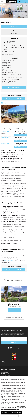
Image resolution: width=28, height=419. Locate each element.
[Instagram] (11, 348)
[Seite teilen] (19, 348)
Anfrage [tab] (14, 33)
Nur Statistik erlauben (16, 412)
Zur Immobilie (7, 310)
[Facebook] (8, 348)
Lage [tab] (14, 30)
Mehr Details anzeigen (21, 135)
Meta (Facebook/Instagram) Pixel (11, 409)
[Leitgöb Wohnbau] (17, 1)
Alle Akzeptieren (5, 412)
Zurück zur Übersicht (14, 317)
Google (18, 406)
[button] (13, 15)
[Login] (16, 348)
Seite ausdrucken (15, 87)
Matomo (23, 406)
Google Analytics (15, 407)
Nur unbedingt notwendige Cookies (10, 415)
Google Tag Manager (6, 407)
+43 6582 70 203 (5, 375)
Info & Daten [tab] (14, 26)
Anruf (8, 98)
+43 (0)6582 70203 (9, 260)
